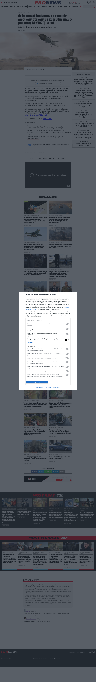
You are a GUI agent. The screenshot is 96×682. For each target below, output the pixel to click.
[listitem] (48, 320)
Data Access (48, 387)
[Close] (74, 294)
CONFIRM (37, 382)
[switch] (67, 324)
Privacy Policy (56, 387)
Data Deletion (39, 387)
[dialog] (48, 341)
